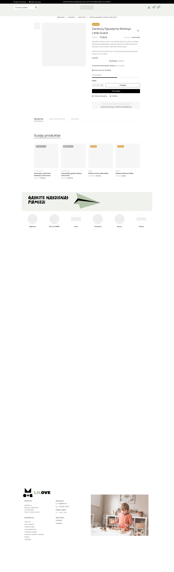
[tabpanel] (87, 161)
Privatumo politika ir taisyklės (34, 534)
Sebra (90, 171)
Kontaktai (28, 539)
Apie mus (28, 522)
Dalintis (114, 96)
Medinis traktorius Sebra (124, 173)
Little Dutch (82, 17)
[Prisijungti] (149, 8)
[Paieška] (36, 8)
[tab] (38, 119)
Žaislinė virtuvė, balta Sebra (98, 173)
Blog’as (27, 537)
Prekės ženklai (29, 527)
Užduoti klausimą (100, 96)
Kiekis (94, 81)
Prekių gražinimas (30, 529)
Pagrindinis (61, 17)
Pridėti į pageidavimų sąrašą (138, 31)
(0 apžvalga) (135, 37)
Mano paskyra (29, 524)
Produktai (71, 17)
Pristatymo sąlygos (31, 532)
